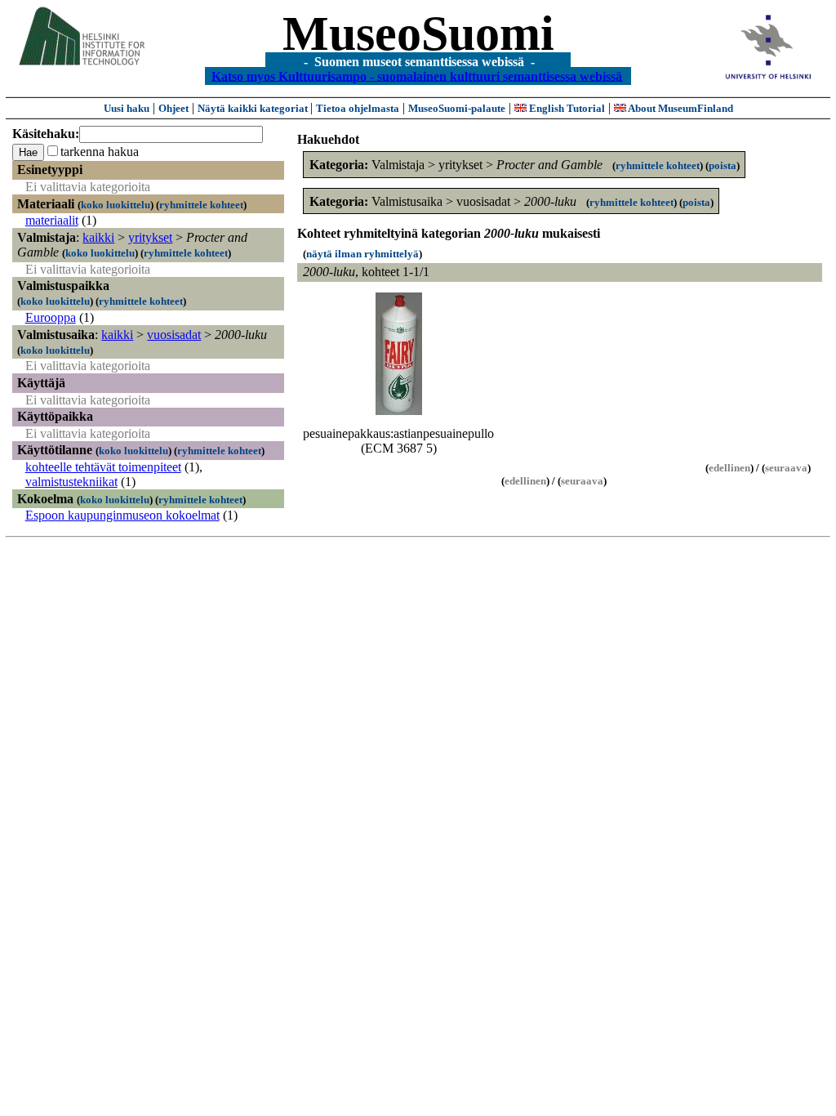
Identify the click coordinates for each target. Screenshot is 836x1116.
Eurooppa (50, 317)
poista (722, 165)
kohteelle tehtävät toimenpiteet (103, 467)
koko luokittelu (115, 205)
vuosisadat (174, 334)
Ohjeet (173, 108)
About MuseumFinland (679, 108)
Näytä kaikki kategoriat (254, 108)
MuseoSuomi (418, 33)
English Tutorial (566, 108)
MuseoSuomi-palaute (456, 108)
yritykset (150, 237)
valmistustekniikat (71, 482)
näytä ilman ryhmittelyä (362, 254)
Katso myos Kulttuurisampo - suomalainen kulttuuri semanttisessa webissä (416, 76)
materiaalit (51, 220)
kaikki (98, 237)
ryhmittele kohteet (201, 205)
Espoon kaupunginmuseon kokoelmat (122, 515)
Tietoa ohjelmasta (357, 108)
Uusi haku (126, 108)
